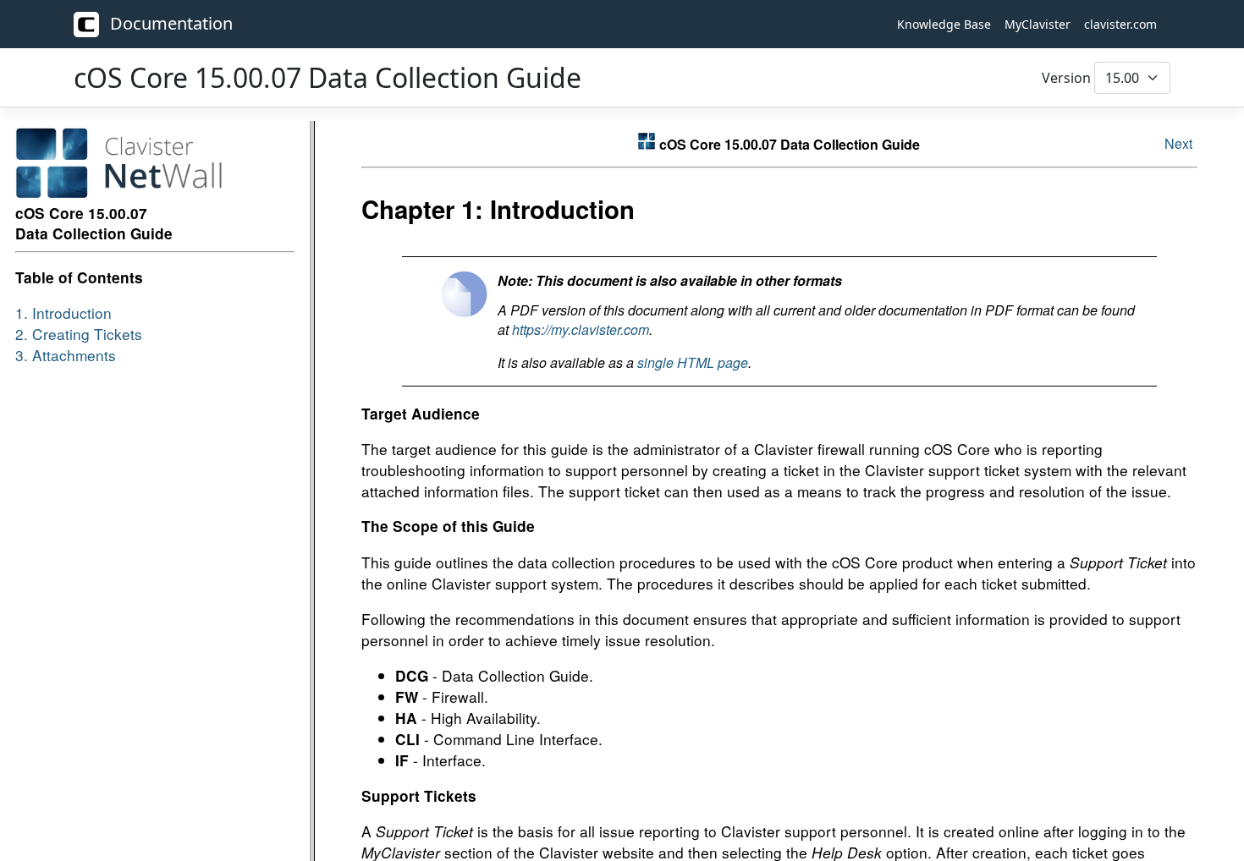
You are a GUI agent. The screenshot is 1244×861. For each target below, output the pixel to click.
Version (1066, 78)
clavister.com (1120, 24)
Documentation (169, 23)
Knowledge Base (944, 24)
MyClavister (1038, 24)
